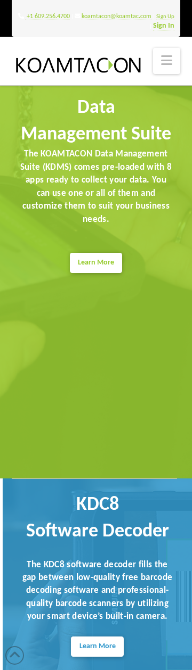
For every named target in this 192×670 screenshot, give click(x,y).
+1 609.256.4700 (47, 16)
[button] (166, 61)
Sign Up (165, 17)
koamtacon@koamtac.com (116, 16)
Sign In (163, 26)
